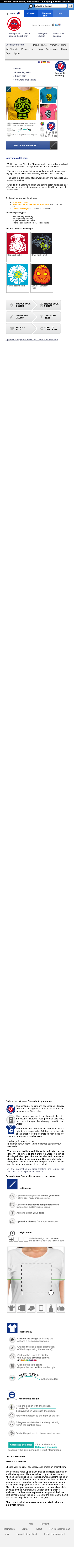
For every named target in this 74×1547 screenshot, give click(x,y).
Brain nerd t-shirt (39, 255)
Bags (40, 49)
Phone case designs (59, 34)
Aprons (17, 53)
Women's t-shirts (58, 45)
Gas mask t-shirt (14, 255)
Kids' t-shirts (12, 49)
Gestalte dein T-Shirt (27, 1534)
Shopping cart (46, 14)
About (39, 1529)
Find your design (42, 34)
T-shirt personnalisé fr (54, 1534)
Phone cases (28, 49)
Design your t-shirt (15, 45)
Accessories (52, 49)
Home (13, 13)
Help (60, 13)
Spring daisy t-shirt (16, 286)
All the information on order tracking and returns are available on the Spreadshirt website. (35, 1170)
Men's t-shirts (40, 45)
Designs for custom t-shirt (16, 34)
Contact (31, 13)
